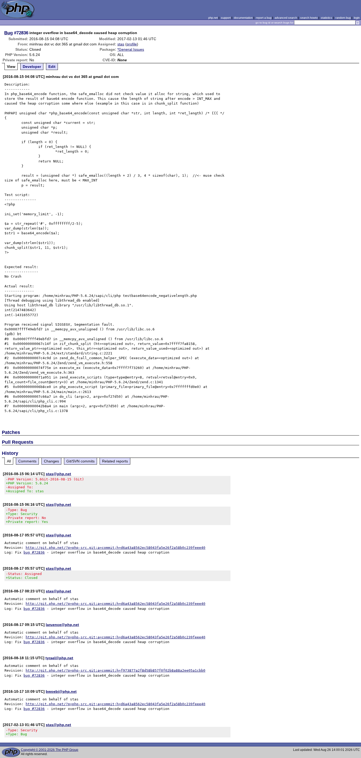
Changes (51, 461)
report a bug (263, 17)
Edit (51, 66)
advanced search (286, 17)
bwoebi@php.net (61, 691)
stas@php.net (58, 474)
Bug (8, 32)
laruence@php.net (62, 625)
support (226, 17)
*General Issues (130, 49)
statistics (326, 17)
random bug (343, 17)
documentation (243, 17)
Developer (32, 66)
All (9, 461)
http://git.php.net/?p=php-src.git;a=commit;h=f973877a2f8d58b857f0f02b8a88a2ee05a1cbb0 (115, 670)
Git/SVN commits (80, 461)
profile (132, 44)
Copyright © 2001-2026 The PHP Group (49, 750)
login (357, 17)
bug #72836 (34, 552)
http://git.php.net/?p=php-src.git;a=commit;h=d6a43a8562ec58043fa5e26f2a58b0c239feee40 (115, 548)
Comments (27, 461)
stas (120, 44)
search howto (309, 17)
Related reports (115, 461)
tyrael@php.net (59, 658)
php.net (213, 17)
